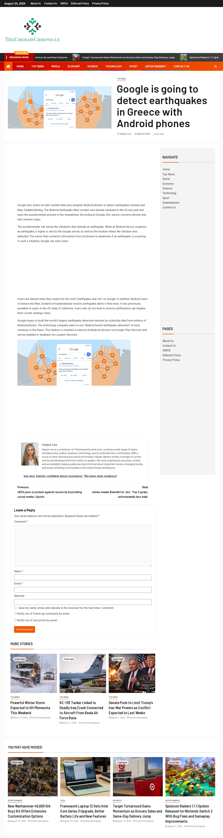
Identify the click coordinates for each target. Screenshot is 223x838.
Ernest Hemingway (41, 717)
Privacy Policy (100, 3)
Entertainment (155, 66)
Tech (62, 801)
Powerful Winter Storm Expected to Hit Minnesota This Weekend (30, 707)
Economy (74, 66)
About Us (35, 3)
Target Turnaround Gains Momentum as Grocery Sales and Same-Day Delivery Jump (108, 57)
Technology (113, 66)
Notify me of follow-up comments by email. (43, 613)
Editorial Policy (80, 3)
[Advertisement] (82, 176)
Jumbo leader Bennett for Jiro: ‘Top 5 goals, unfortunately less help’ (120, 492)
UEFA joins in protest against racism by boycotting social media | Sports (49, 492)
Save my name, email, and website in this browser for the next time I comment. (66, 608)
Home (20, 66)
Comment (21, 521)
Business (117, 801)
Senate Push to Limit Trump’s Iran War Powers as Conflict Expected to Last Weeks (131, 707)
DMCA (64, 3)
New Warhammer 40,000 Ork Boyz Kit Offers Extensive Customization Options (29, 811)
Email (18, 583)
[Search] (215, 66)
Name (18, 571)
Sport (133, 66)
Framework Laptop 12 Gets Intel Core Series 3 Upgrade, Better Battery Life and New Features (84, 811)
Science (92, 66)
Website (19, 596)
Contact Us (50, 3)
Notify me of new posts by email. (37, 620)
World (56, 66)
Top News (37, 66)
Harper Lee (126, 134)
